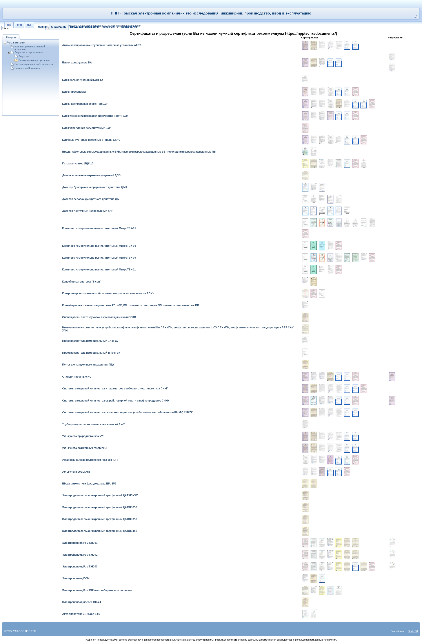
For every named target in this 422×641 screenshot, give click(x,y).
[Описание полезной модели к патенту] (313, 151)
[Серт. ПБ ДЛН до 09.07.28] (338, 211)
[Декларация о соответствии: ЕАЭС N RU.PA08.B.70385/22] (313, 590)
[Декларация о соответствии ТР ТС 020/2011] (313, 116)
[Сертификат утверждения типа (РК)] (322, 211)
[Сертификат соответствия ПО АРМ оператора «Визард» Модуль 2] (313, 222)
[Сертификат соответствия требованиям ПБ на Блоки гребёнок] (305, 92)
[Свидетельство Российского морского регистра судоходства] (322, 542)
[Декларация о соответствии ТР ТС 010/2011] (322, 116)
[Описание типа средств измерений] (372, 222)
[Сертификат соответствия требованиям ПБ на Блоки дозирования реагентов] (305, 103)
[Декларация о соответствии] (330, 163)
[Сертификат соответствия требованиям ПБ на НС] (305, 376)
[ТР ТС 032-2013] (305, 424)
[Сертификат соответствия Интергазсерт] (305, 163)
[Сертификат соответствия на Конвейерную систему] (313, 281)
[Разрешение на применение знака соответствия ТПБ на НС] (392, 376)
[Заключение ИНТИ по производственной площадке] (347, 45)
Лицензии (23, 56)
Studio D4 (413, 631)
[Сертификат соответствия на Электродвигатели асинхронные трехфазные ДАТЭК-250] (305, 507)
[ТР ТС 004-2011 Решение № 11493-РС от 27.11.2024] (305, 460)
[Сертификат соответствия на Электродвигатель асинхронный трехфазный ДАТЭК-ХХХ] (305, 495)
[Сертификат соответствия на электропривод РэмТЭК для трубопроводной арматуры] (347, 542)
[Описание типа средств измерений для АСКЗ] (322, 293)
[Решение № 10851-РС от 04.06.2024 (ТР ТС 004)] (330, 91)
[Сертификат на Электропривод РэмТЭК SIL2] (313, 542)
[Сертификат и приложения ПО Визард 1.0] (305, 614)
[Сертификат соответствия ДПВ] (305, 175)
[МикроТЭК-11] (322, 269)
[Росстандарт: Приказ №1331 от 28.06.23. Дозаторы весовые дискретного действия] (313, 199)
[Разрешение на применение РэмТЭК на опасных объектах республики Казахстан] (392, 542)
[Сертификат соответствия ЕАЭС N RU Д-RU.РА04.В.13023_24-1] (330, 45)
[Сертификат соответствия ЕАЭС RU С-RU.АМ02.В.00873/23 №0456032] (313, 45)
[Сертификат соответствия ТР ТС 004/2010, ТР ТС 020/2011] (305, 329)
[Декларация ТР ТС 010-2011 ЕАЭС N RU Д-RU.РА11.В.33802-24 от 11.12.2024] (322, 62)
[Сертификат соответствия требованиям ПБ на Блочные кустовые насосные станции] (305, 139)
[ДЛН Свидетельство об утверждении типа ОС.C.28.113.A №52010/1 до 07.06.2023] (330, 211)
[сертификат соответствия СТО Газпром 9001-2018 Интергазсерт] (355, 91)
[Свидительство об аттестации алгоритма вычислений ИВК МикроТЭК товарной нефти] (355, 222)
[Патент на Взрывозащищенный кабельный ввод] (305, 151)
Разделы (11, 37)
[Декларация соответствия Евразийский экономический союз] (363, 257)
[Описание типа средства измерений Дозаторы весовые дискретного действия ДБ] (338, 199)
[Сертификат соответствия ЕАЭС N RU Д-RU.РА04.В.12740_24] (322, 45)
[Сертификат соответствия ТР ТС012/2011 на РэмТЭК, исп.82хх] (355, 542)
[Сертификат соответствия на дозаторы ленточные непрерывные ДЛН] (313, 211)
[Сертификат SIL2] (313, 554)
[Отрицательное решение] (338, 45)
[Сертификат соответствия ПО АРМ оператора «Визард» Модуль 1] (355, 257)
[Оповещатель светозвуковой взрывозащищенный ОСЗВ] (305, 317)
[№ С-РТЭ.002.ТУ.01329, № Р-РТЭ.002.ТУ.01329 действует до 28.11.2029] (330, 460)
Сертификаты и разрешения (34, 60)
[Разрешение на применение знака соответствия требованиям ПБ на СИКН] (392, 400)
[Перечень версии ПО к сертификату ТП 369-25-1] (313, 614)
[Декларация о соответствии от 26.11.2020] (305, 80)
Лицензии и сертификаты (29, 52)
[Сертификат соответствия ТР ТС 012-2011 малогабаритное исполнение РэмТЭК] (305, 590)
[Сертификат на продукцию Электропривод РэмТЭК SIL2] (313, 566)
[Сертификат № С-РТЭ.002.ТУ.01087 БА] (305, 62)
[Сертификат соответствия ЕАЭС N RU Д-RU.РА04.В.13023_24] (330, 388)
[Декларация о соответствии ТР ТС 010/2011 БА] (392, 57)
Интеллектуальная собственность (34, 64)
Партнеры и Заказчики (27, 68)
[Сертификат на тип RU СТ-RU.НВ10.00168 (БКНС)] (338, 139)
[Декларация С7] (305, 341)
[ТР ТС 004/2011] (330, 103)
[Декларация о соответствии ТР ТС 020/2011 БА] (392, 68)
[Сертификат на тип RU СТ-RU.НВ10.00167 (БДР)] (347, 103)
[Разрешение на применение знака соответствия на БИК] (330, 115)
